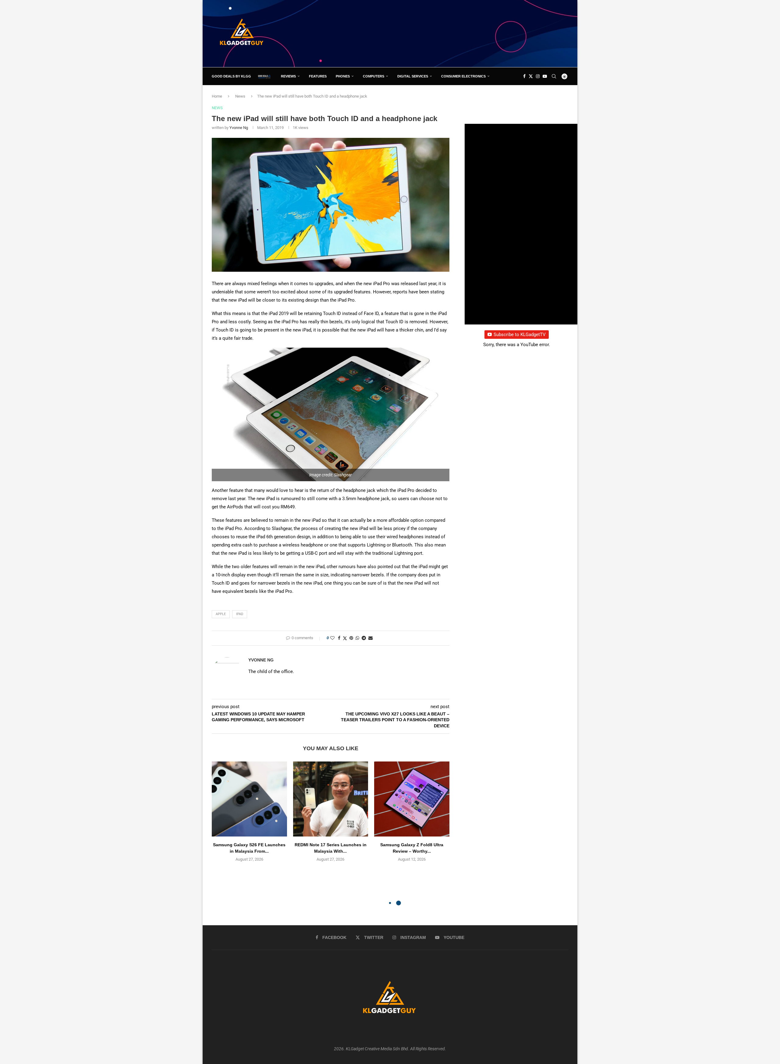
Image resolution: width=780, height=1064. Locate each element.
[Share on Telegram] (364, 638)
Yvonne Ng (238, 127)
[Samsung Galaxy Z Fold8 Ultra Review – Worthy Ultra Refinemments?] (411, 799)
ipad (239, 614)
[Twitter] (531, 76)
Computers (373, 76)
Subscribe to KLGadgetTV (520, 334)
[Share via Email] (370, 638)
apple (221, 614)
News (240, 96)
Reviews (288, 76)
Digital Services (412, 76)
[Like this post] (332, 638)
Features (318, 76)
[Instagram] (538, 76)
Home (217, 96)
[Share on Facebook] (339, 638)
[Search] (554, 76)
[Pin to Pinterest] (351, 638)
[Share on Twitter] (345, 638)
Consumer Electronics (463, 76)
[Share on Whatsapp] (357, 638)
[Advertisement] (457, 33)
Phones (343, 76)
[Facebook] (524, 76)
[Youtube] (545, 76)
